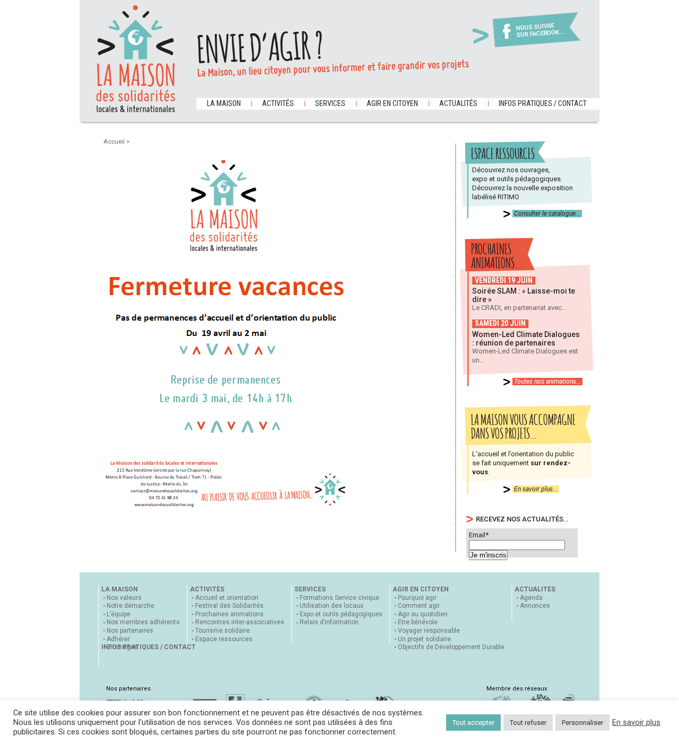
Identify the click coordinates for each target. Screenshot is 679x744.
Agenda (531, 597)
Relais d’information (329, 622)
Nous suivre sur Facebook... (540, 30)
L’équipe (118, 614)
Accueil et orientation (226, 597)
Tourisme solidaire (222, 630)
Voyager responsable (429, 630)
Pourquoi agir (417, 597)
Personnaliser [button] (582, 723)
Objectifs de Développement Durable (451, 647)
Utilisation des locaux (331, 605)
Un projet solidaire (424, 639)
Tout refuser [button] (528, 723)
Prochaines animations (229, 614)
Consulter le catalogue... (547, 213)
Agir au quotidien (423, 614)
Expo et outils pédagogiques (341, 614)
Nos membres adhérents (143, 622)
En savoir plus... (536, 489)
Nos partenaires (130, 630)
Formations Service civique (339, 597)
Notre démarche (130, 605)
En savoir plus (636, 722)
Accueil (114, 141)
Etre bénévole (418, 622)
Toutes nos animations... (547, 381)
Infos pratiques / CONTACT (543, 103)
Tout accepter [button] (473, 723)
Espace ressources (224, 639)
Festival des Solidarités (229, 605)
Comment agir (419, 605)
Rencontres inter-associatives (239, 622)
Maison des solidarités (136, 58)
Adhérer (118, 639)
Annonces (535, 605)
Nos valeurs (124, 597)
